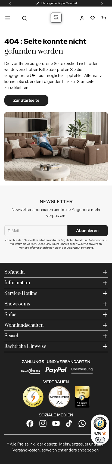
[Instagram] (43, 423)
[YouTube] (56, 423)
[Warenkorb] (104, 18)
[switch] (100, 440)
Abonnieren (87, 230)
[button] (82, 18)
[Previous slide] (10, 3)
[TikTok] (69, 423)
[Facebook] (30, 423)
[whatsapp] (82, 423)
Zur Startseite (26, 100)
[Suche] (24, 18)
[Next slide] (102, 3)
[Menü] (7, 18)
